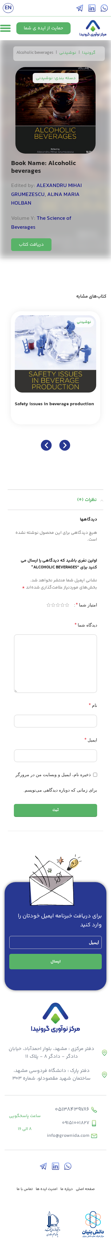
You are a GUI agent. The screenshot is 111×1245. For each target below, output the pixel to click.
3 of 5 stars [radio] (58, 605)
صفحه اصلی (85, 1189)
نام (93, 705)
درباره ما (66, 1189)
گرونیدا (89, 52)
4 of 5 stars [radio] (53, 605)
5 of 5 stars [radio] (48, 605)
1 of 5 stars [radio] (67, 605)
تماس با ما (25, 1189)
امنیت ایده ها (46, 1189)
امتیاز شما (86, 604)
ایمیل (90, 739)
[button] (46, 445)
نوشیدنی (67, 52)
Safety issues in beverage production (54, 404)
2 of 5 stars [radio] (62, 605)
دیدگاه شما (86, 624)
